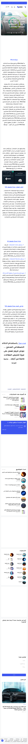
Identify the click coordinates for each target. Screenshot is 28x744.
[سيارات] (24, 582)
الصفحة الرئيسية (21, 15)
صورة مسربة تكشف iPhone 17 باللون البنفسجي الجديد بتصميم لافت (11, 399)
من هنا (5, 124)
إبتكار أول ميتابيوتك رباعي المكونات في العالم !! (12, 492)
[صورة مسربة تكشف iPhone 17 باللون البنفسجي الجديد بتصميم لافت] (23, 400)
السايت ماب (5, 739)
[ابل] (12, 559)
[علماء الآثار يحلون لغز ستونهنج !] (23, 499)
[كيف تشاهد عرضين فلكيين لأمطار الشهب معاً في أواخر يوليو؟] (23, 505)
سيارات (20, 581)
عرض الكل (3, 394)
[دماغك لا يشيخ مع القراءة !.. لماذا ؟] (23, 486)
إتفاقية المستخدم (10, 739)
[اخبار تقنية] (24, 559)
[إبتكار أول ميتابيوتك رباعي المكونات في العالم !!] (23, 493)
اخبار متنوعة (19, 554)
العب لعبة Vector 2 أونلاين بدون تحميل (17, 2)
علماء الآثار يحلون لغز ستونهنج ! (13, 497)
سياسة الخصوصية (16, 739)
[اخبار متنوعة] (24, 555)
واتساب (9, 389)
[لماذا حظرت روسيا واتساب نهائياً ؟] (23, 407)
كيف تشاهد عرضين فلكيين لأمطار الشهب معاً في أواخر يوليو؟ (12, 504)
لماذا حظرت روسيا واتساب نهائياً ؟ (12, 405)
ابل (8, 558)
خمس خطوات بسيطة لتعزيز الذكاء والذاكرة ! (12, 479)
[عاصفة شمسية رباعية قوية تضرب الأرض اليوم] (23, 474)
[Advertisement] (14, 48)
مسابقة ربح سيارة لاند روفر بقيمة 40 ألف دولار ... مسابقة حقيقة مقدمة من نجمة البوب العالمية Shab (14, 708)
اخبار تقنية (14, 15)
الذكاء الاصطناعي (16, 389)
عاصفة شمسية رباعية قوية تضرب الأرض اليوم (11, 473)
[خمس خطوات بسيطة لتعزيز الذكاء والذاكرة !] (23, 480)
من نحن (21, 739)
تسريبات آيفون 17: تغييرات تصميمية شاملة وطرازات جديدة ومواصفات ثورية (10, 414)
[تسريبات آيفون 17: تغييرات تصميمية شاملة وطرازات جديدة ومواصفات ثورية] (23, 415)
